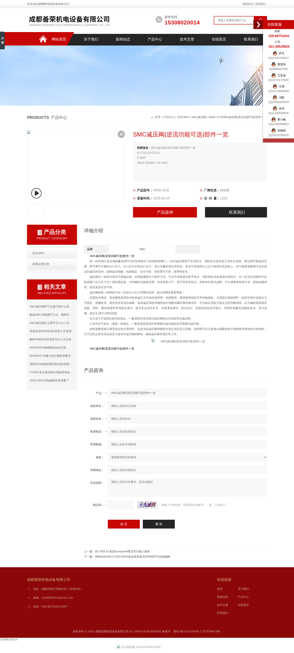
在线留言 (219, 39)
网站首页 (59, 39)
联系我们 (261, 3)
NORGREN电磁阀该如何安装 (48, 347)
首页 (158, 117)
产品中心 (155, 39)
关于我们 (91, 39)
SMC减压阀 (198, 117)
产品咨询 (165, 212)
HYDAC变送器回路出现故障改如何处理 (52, 372)
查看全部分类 (40, 264)
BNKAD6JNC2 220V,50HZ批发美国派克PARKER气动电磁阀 (132, 556)
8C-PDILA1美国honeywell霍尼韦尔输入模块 (122, 551)
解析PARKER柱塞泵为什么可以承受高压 (52, 339)
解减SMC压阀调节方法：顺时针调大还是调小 (52, 314)
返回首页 (248, 3)
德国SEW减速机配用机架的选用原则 (52, 364)
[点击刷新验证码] (147, 504)
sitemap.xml (212, 631)
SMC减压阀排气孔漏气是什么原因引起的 (52, 306)
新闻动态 (123, 39)
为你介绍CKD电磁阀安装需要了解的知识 (52, 380)
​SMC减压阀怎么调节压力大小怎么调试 (52, 322)
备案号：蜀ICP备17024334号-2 (182, 631)
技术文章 (187, 39)
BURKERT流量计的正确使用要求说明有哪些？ (52, 355)
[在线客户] (258, 24)
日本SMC (183, 117)
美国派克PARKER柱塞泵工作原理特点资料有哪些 (52, 331)
